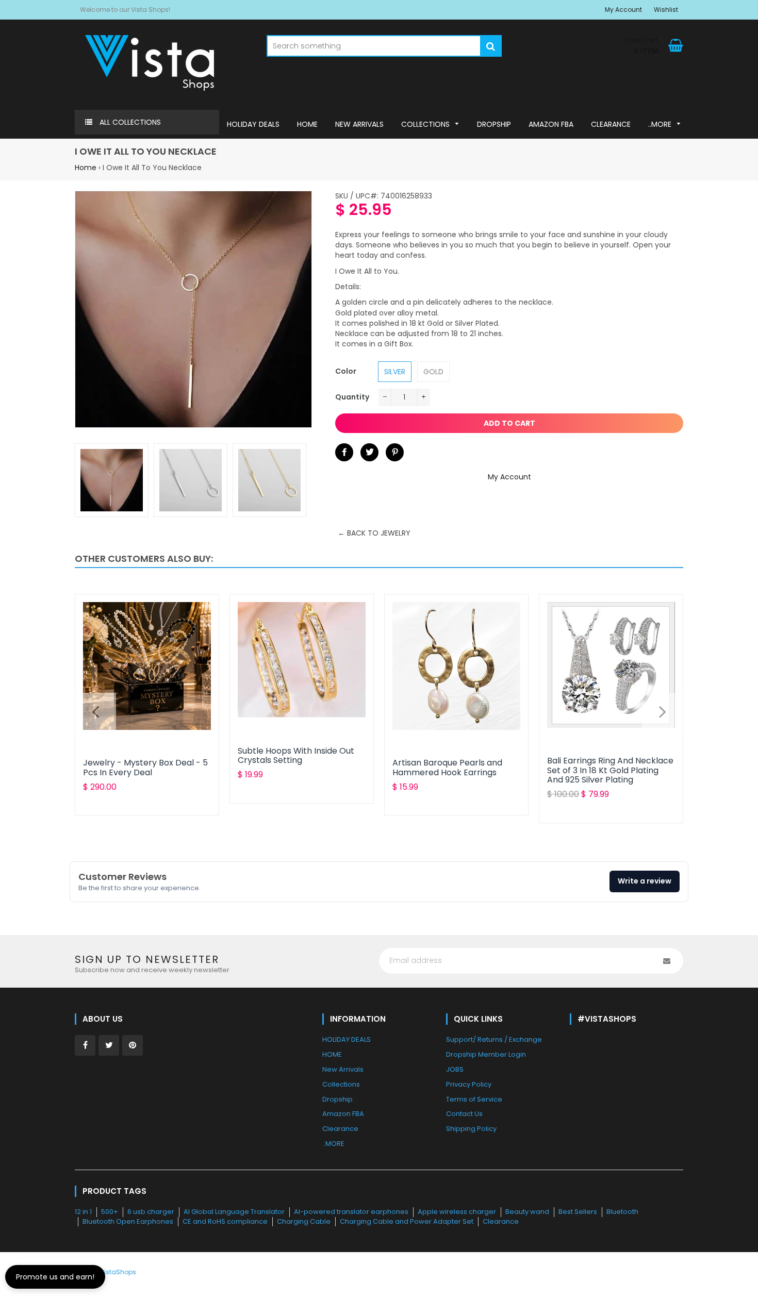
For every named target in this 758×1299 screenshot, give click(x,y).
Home (85, 167)
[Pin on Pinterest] (395, 452)
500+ (109, 1212)
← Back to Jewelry (374, 533)
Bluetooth (622, 1212)
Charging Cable (304, 1221)
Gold (433, 372)
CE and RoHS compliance (225, 1221)
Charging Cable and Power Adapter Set (406, 1221)
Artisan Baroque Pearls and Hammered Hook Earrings (447, 767)
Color (345, 371)
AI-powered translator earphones (351, 1212)
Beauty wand (527, 1212)
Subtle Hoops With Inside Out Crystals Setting (296, 755)
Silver (394, 372)
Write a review (644, 881)
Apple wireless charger (457, 1212)
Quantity (352, 397)
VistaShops (118, 1272)
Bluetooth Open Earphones (128, 1221)
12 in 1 (83, 1212)
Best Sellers (577, 1212)
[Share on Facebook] (344, 452)
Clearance (501, 1221)
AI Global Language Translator (234, 1212)
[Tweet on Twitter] (369, 452)
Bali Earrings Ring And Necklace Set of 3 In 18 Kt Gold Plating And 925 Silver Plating (610, 770)
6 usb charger (150, 1212)
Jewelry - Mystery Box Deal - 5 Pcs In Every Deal (145, 767)
